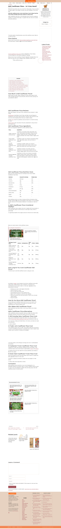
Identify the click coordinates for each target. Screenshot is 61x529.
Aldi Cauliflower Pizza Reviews (15, 81)
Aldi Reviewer (11, 115)
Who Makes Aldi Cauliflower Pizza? (16, 88)
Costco (23, 500)
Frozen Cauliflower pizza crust (14, 53)
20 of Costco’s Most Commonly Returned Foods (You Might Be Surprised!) (37, 513)
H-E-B (23, 508)
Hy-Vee (23, 509)
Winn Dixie (24, 519)
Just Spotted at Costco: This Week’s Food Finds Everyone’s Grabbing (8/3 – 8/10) (37, 520)
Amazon (36, 348)
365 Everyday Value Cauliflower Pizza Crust (20, 319)
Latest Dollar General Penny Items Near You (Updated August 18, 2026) (37, 523)
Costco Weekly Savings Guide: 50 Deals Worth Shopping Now (37, 501)
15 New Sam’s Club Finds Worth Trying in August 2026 (23, 439)
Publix (23, 513)
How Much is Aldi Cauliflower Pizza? (16, 80)
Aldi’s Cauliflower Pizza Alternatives (16, 89)
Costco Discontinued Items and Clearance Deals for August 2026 (46, 58)
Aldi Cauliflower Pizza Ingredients (16, 82)
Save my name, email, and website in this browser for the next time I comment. (23, 484)
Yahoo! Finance (11, 122)
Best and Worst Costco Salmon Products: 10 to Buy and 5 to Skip (37, 516)
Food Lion (24, 507)
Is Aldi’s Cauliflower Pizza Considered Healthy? (18, 85)
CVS (23, 502)
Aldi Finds (10, 4)
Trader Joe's (24, 516)
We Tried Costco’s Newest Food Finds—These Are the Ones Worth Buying (37, 504)
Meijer (23, 512)
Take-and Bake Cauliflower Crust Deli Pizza (28, 40)
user (13, 119)
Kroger (23, 510)
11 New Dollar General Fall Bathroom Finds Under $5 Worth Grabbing (47, 496)
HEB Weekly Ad (45, 56)
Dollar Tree (24, 504)
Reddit (15, 283)
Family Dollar (24, 505)
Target (31, 348)
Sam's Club (24, 514)
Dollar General (25, 503)
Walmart (24, 518)
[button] (51, 3)
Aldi (23, 499)
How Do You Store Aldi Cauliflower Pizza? (17, 87)
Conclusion (11, 91)
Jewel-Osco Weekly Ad (34, 449)
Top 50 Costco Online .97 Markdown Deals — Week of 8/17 (37, 508)
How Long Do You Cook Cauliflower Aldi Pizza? (18, 86)
